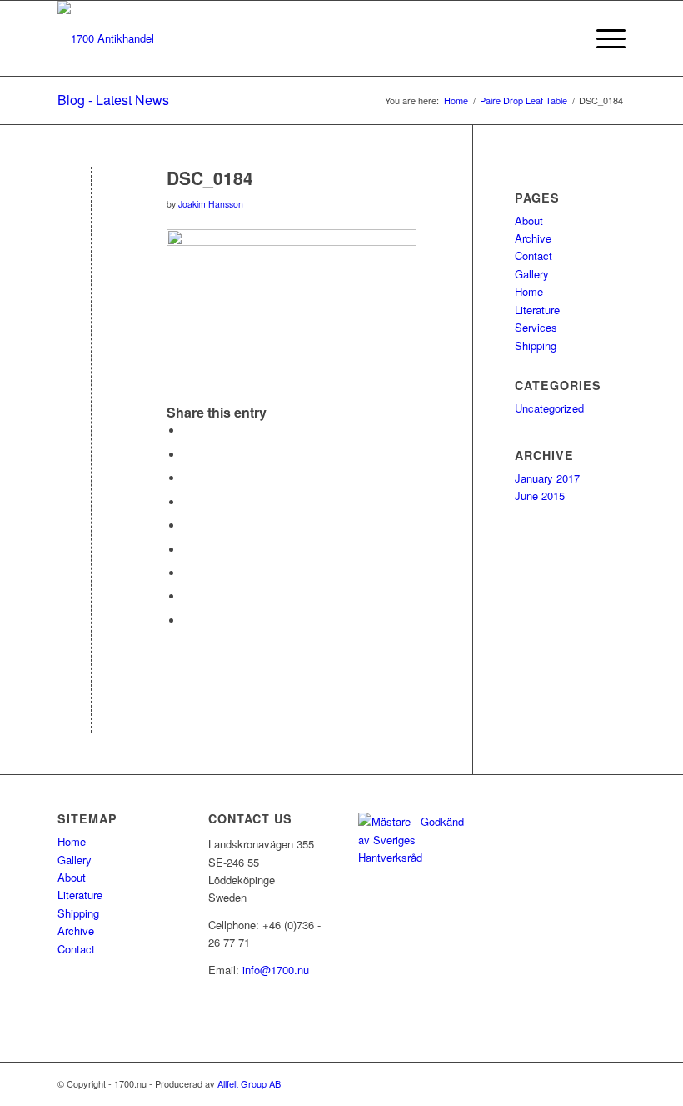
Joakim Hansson (210, 204)
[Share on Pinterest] (187, 502)
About (529, 220)
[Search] (563, 38)
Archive (533, 238)
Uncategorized (549, 408)
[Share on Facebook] (187, 430)
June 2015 (540, 495)
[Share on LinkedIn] (187, 525)
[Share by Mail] (187, 620)
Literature (537, 310)
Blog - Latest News (113, 99)
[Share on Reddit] (187, 596)
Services (536, 327)
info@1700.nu (275, 970)
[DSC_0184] (91, 205)
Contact (533, 255)
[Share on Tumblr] (187, 550)
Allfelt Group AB (249, 1083)
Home (529, 291)
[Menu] (603, 38)
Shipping (535, 345)
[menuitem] (563, 38)
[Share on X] (187, 455)
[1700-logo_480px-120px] (105, 38)
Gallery (532, 274)
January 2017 (547, 478)
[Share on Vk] (187, 573)
